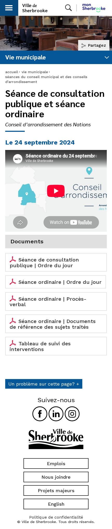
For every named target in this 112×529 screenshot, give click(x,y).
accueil (11, 72)
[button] (9, 6)
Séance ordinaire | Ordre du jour (60, 282)
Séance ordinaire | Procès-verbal (48, 302)
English (56, 504)
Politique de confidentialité (56, 517)
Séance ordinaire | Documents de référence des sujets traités (53, 324)
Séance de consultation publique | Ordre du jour (44, 263)
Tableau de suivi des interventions (40, 346)
